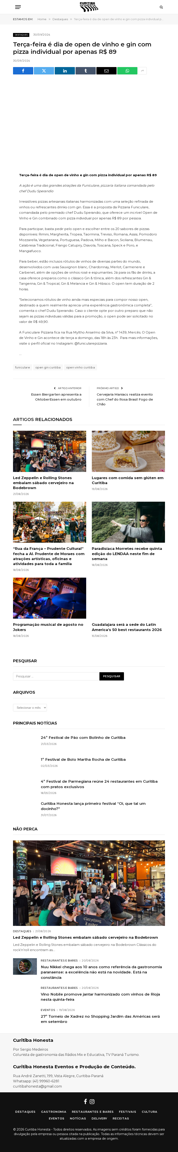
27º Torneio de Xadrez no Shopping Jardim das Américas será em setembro (100, 1019)
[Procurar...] (161, 7)
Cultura (149, 1111)
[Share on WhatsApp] (127, 70)
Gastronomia (53, 1111)
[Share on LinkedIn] (65, 70)
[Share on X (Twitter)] (44, 70)
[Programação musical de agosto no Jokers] (49, 598)
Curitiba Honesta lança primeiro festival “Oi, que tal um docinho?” (93, 806)
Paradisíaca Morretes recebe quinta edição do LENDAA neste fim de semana (127, 553)
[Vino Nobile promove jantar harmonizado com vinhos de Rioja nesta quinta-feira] (25, 994)
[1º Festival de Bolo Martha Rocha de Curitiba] (25, 764)
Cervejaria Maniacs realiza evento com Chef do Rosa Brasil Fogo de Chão (125, 399)
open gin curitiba (48, 367)
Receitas (121, 1118)
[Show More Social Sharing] (142, 70)
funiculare (22, 367)
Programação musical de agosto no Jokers (48, 627)
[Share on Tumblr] (86, 70)
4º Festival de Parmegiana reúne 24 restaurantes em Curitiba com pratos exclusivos (99, 784)
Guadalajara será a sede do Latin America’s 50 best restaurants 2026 (127, 627)
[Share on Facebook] (23, 70)
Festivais (127, 1111)
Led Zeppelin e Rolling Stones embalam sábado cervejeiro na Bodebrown (43, 483)
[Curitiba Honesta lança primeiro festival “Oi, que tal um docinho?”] (25, 808)
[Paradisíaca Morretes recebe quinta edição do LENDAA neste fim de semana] (128, 522)
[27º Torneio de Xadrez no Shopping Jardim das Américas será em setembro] (25, 1016)
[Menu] (18, 7)
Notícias (78, 1118)
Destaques (21, 35)
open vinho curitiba (80, 367)
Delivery (99, 1118)
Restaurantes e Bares (59, 960)
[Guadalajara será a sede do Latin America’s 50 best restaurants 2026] (128, 598)
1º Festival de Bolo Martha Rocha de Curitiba (83, 759)
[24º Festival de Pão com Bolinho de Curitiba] (25, 743)
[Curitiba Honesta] (89, 7)
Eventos (48, 1010)
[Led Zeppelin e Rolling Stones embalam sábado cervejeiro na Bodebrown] (49, 451)
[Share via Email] (106, 70)
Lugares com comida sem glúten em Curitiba (127, 480)
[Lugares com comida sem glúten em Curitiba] (128, 451)
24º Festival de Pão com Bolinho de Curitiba (83, 737)
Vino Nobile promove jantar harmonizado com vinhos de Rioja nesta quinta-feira (100, 997)
